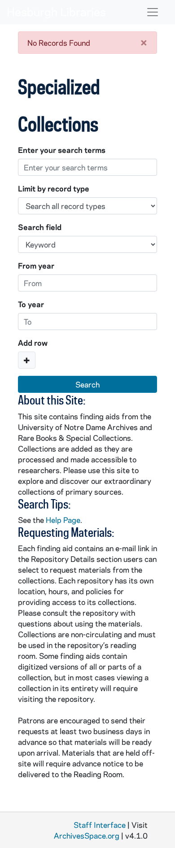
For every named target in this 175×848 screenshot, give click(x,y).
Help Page (63, 520)
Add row (33, 343)
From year (36, 265)
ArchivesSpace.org (86, 835)
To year (31, 304)
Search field (39, 227)
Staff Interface (100, 825)
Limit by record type (53, 188)
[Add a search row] (26, 360)
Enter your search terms (61, 150)
